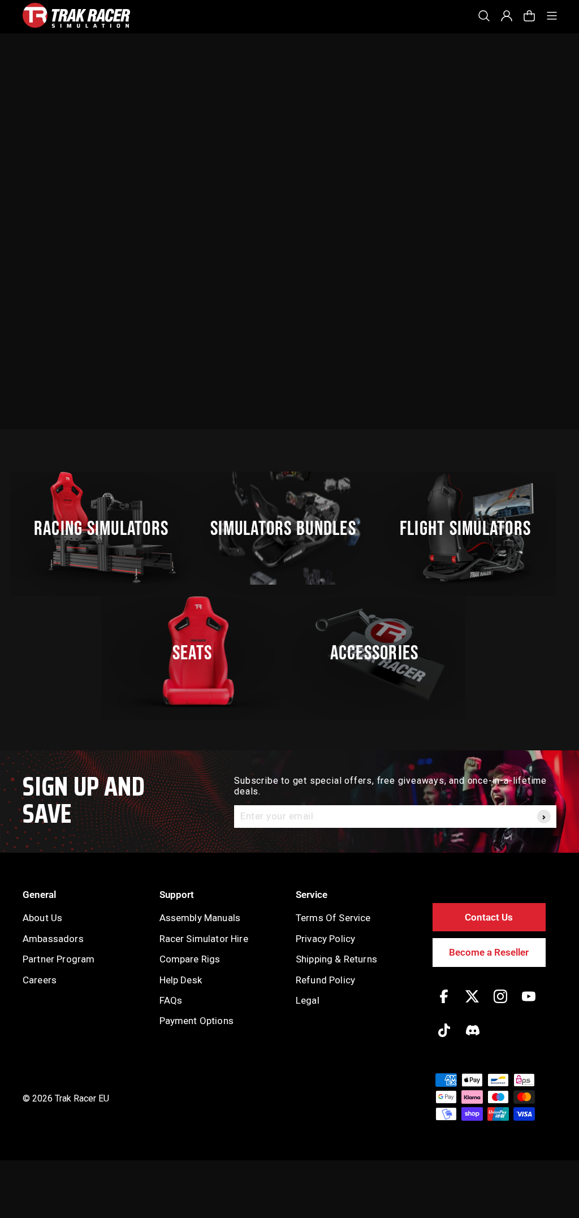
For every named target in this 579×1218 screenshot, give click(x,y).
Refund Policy (325, 980)
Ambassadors (53, 938)
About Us (42, 917)
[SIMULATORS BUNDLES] (289, 528)
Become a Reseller (489, 952)
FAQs (171, 1000)
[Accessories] (380, 652)
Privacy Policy (325, 938)
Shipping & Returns (336, 959)
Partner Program (58, 959)
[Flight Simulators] (471, 528)
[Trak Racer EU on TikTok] (444, 1038)
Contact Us (489, 917)
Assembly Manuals (200, 917)
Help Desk (180, 980)
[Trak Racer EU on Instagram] (500, 1004)
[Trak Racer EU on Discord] (472, 1038)
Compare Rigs (190, 959)
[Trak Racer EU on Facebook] (444, 1004)
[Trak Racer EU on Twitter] (472, 1004)
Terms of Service (333, 917)
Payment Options (196, 1020)
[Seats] (198, 652)
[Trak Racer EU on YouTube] (528, 1004)
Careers (40, 980)
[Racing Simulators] (107, 528)
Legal (307, 1000)
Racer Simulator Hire (203, 938)
